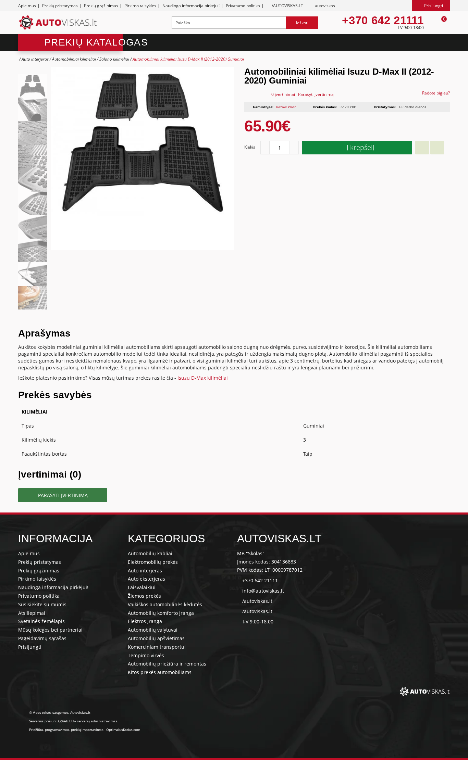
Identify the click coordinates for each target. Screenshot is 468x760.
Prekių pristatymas (60, 6)
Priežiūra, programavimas (49, 729)
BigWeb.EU (65, 721)
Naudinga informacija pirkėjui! (191, 6)
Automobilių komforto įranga (161, 613)
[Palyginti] (437, 147)
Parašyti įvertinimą (316, 94)
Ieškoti (302, 23)
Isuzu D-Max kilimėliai (202, 378)
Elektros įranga (145, 621)
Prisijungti (29, 647)
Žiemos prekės (144, 596)
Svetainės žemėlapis (41, 621)
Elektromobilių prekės (153, 562)
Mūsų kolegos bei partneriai (50, 629)
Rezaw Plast (286, 106)
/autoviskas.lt (257, 601)
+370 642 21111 (382, 20)
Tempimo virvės (146, 655)
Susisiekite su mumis (42, 604)
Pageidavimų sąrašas (42, 638)
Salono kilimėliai (114, 59)
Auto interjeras (35, 59)
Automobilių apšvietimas (156, 638)
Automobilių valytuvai (152, 629)
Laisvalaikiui (142, 587)
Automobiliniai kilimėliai (74, 59)
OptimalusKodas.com (123, 729)
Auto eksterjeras (146, 578)
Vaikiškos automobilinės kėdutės (165, 604)
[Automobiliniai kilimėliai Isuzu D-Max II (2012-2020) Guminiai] (32, 86)
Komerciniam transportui (157, 647)
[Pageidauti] (422, 147)
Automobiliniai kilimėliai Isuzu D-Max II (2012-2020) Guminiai (188, 59)
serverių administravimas (97, 721)
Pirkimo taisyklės (140, 6)
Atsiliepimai (31, 613)
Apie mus (27, 6)
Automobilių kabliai (150, 553)
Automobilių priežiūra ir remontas (167, 663)
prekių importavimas (87, 729)
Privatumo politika (243, 6)
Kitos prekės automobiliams (160, 672)
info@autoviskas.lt (263, 590)
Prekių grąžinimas (101, 6)
